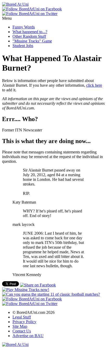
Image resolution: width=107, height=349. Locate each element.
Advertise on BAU (28, 335)
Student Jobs (22, 45)
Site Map (19, 326)
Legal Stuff (21, 317)
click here (94, 85)
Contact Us (21, 331)
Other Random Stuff (29, 36)
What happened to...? (29, 31)
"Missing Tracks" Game (32, 41)
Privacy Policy (24, 322)
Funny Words (23, 27)
